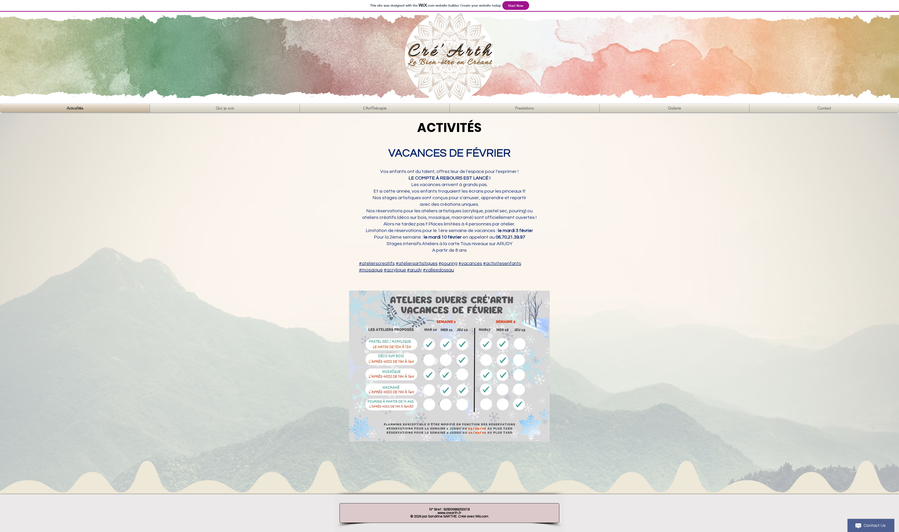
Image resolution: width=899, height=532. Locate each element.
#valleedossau (438, 270)
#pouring (447, 263)
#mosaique (371, 270)
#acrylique (395, 270)
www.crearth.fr (449, 513)
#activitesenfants (502, 263)
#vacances (470, 263)
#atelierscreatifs (377, 263)
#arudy (414, 270)
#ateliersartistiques (417, 263)
